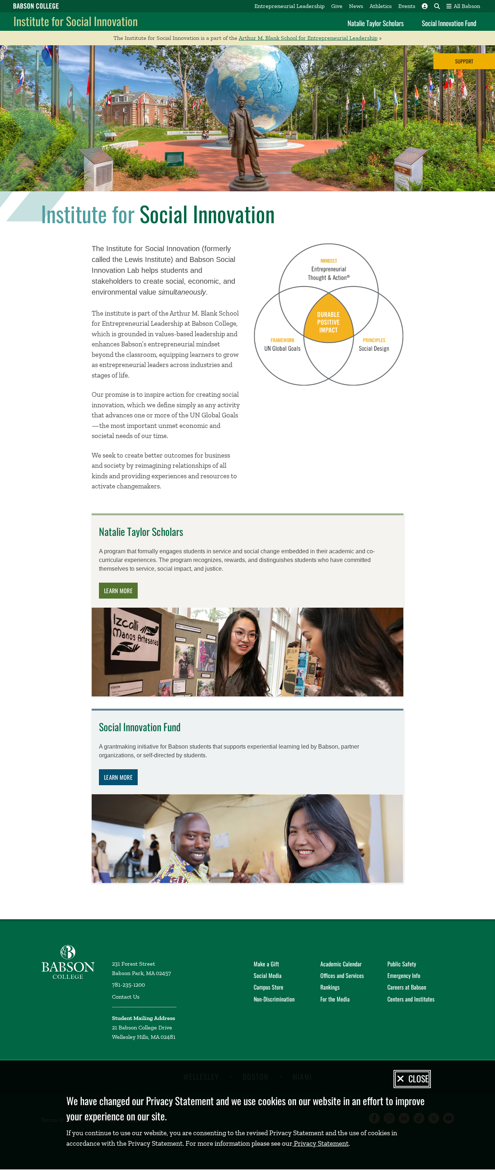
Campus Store (268, 987)
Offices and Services (342, 975)
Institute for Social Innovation (75, 20)
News (356, 6)
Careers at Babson (406, 987)
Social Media (268, 975)
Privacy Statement (320, 1143)
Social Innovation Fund (449, 23)
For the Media (335, 999)
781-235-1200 (128, 984)
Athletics (381, 6)
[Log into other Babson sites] (424, 6)
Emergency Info (403, 975)
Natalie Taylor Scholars (376, 23)
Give (336, 6)
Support (464, 61)
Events (406, 6)
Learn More (118, 590)
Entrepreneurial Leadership (289, 6)
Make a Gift (266, 963)
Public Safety (401, 963)
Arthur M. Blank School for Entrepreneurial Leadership (308, 37)
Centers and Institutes (410, 999)
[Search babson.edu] (437, 6)
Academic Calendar (341, 963)
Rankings (330, 987)
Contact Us (126, 996)
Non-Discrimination (274, 999)
